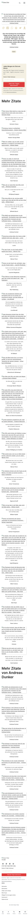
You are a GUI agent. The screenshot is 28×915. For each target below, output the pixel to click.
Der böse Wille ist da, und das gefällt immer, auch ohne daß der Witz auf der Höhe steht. (14, 206)
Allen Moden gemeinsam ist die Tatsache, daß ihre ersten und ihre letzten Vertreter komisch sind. (14, 496)
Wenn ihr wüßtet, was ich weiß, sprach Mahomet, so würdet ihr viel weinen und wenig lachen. (14, 150)
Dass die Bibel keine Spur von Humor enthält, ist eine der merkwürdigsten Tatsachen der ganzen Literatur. (14, 367)
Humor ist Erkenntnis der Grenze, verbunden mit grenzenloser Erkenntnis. (14, 527)
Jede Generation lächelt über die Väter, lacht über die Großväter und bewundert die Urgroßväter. (14, 322)
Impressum (4, 897)
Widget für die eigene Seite (9, 895)
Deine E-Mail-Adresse (9, 77)
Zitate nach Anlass (6, 890)
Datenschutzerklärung (11, 92)
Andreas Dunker (14, 47)
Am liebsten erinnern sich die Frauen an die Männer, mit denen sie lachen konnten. (14, 479)
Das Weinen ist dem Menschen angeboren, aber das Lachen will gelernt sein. (14, 285)
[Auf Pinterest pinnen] (16, 28)
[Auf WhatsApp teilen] (12, 28)
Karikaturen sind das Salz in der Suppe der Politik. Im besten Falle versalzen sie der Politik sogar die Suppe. (14, 784)
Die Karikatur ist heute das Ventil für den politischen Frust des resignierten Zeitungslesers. (14, 752)
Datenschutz (5, 899)
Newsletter (4, 888)
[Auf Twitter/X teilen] (20, 28)
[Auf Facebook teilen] (7, 28)
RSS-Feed (4, 893)
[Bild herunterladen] (24, 28)
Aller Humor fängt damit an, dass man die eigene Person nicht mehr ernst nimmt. (14, 119)
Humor (13, 51)
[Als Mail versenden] (3, 28)
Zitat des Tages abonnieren (14, 84)
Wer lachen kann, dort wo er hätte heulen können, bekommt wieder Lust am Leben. (14, 462)
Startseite (4, 886)
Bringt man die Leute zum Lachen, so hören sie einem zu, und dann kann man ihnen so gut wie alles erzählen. (14, 658)
